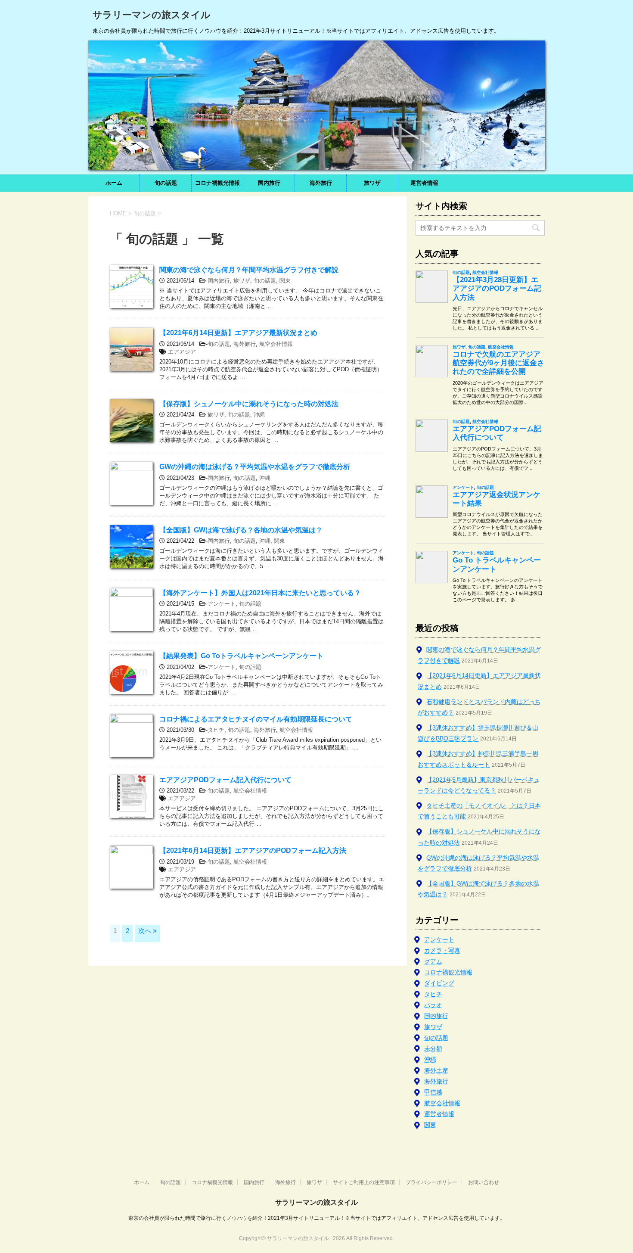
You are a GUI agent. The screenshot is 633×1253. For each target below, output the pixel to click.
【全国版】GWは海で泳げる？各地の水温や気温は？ (241, 530)
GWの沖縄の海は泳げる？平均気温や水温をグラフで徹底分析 (254, 466)
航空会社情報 (276, 344)
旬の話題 (166, 183)
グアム (433, 961)
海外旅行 (321, 183)
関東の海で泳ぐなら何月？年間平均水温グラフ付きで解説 (248, 270)
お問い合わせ (483, 1182)
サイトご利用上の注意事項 (364, 1182)
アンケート (222, 603)
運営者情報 (424, 183)
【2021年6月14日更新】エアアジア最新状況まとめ (238, 332)
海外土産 (436, 1070)
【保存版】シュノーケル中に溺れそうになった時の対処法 (248, 403)
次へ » (147, 930)
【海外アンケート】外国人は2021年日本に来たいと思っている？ (260, 593)
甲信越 (433, 1091)
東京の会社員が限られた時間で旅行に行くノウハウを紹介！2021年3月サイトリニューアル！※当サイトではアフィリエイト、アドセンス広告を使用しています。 (316, 1218)
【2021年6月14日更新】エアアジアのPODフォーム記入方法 (252, 850)
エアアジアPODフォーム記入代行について (225, 780)
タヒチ (216, 730)
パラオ (433, 1004)
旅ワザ (372, 183)
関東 (285, 280)
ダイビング (439, 982)
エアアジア (182, 351)
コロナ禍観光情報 (217, 183)
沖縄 (259, 414)
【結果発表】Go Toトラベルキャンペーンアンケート (241, 655)
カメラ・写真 (442, 950)
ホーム (114, 183)
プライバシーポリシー (431, 1182)
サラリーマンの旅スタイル (152, 14)
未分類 (433, 1048)
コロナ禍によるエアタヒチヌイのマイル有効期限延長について (255, 719)
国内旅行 (269, 183)
